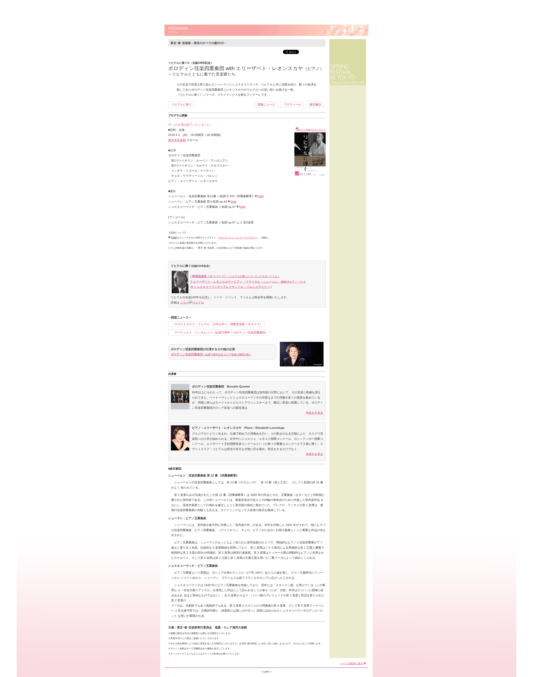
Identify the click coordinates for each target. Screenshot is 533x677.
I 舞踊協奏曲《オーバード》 (235, 276)
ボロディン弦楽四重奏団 (211, 354)
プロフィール (292, 104)
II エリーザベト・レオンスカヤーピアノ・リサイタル (248, 281)
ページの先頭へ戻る (351, 663)
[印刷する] (314, 57)
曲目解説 (315, 104)
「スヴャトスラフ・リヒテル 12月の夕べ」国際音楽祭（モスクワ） (217, 324)
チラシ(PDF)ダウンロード (312, 130)
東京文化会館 (177, 140)
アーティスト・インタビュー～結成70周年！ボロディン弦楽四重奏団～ (220, 332)
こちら (184, 302)
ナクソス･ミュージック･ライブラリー (237, 237)
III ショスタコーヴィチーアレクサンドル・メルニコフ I (231, 286)
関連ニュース (266, 104)
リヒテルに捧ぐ (182, 104)
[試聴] (261, 196)
